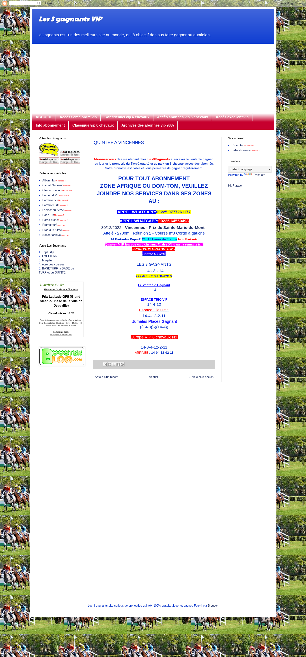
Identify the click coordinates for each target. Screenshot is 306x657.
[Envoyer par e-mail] (105, 364)
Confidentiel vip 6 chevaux (126, 117)
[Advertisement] (153, 75)
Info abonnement (50, 125)
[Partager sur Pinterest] (122, 364)
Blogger (213, 605)
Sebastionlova (56, 235)
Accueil (154, 377)
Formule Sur (55, 200)
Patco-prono (55, 220)
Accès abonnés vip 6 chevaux (182, 117)
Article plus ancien (201, 377)
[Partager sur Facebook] (118, 364)
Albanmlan (54, 180)
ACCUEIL (44, 117)
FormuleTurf (55, 205)
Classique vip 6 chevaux (93, 125)
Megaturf (48, 260)
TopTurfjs (48, 252)
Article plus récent (106, 377)
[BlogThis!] (109, 364)
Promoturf (243, 145)
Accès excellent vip (232, 117)
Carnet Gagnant (57, 185)
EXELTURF (49, 256)
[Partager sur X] (114, 364)
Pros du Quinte (56, 230)
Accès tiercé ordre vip (78, 117)
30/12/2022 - (154, 227)
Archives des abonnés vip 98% (147, 125)
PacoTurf (53, 215)
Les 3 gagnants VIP (70, 18)
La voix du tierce (57, 210)
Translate (259, 175)
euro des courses (53, 264)
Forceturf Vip (55, 195)
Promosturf (54, 224)
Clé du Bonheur (57, 190)
